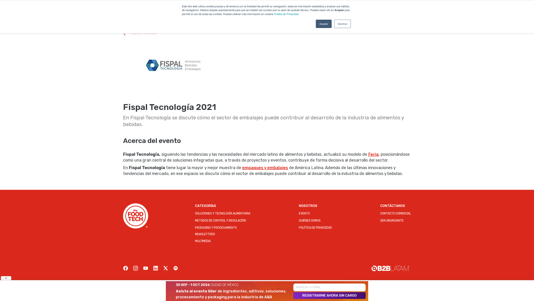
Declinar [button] (342, 24)
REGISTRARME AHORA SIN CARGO (329, 295)
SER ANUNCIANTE (392, 220)
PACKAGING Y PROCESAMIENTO (216, 228)
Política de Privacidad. (286, 14)
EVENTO (304, 213)
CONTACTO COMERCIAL (395, 213)
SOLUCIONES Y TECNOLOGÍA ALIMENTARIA (222, 213)
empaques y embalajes (265, 167)
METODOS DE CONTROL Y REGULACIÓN (220, 220)
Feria (373, 154)
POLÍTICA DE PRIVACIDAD (315, 228)
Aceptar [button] (323, 24)
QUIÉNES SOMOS (310, 220)
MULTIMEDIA (203, 241)
